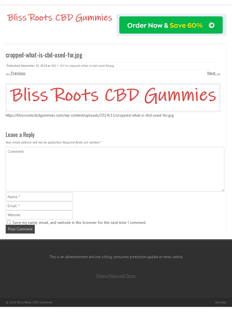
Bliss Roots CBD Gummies (34, 302)
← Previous (15, 73)
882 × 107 (58, 66)
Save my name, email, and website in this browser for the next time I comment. (79, 222)
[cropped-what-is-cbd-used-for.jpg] (113, 98)
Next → (213, 73)
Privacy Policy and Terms (116, 275)
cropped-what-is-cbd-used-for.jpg (91, 66)
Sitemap (220, 302)
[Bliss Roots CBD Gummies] (60, 24)
